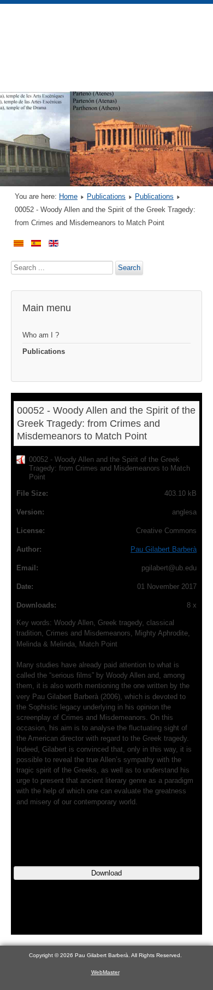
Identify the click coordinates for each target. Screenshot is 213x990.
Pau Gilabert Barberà (164, 549)
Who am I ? (40, 335)
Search (129, 268)
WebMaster (105, 972)
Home (68, 196)
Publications (106, 196)
